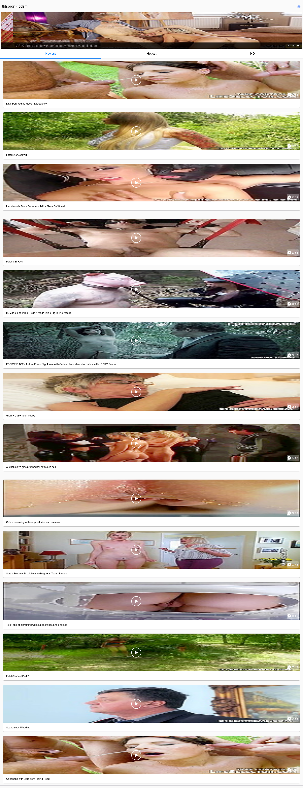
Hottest (151, 53)
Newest (50, 53)
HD (252, 53)
